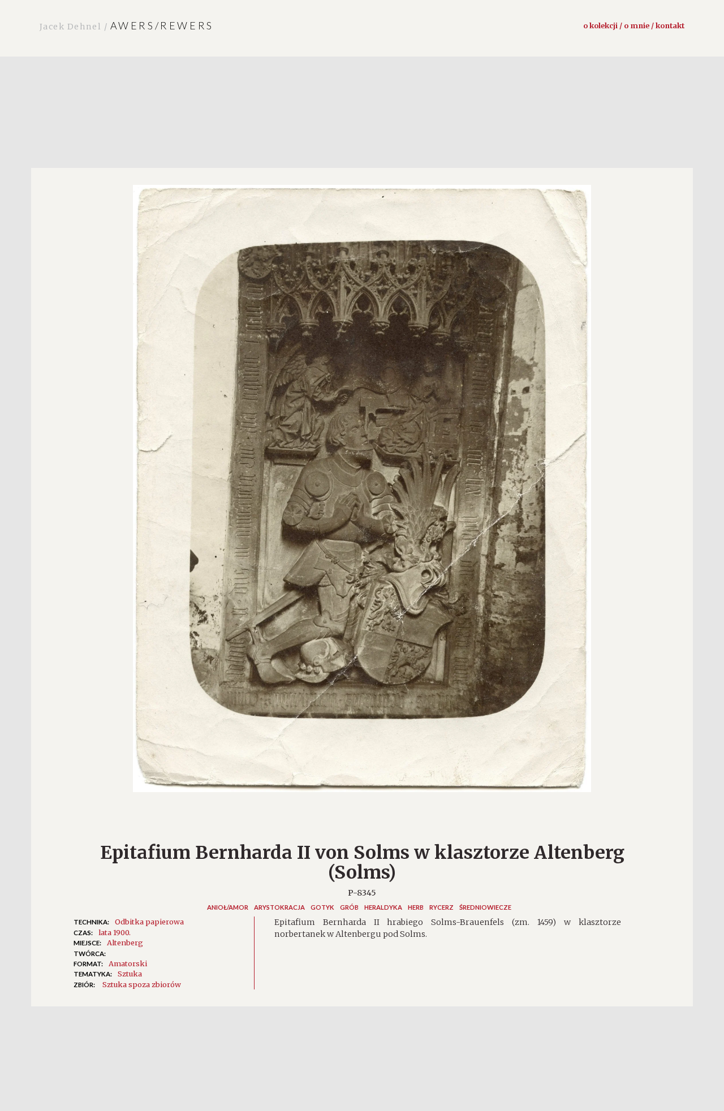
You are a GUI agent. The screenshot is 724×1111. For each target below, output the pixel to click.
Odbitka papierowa (149, 921)
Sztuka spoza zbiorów (141, 984)
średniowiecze (485, 907)
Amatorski (128, 963)
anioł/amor (227, 907)
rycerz (441, 907)
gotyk (322, 907)
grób (349, 907)
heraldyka (383, 907)
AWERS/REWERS (127, 25)
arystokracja (279, 907)
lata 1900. (114, 932)
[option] (362, 494)
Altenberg (125, 942)
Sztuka (130, 973)
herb (416, 907)
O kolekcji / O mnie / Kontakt (633, 25)
